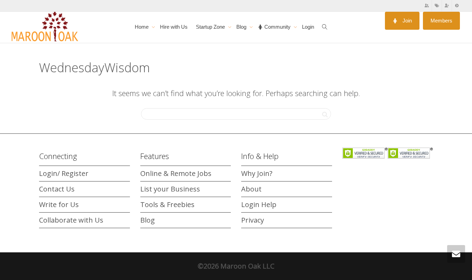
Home (142, 27)
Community (277, 27)
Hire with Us (174, 27)
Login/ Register (63, 173)
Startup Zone (211, 27)
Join (406, 21)
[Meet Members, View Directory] (427, 5)
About (251, 189)
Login (308, 27)
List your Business (170, 189)
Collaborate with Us (71, 220)
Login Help (258, 204)
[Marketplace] (437, 5)
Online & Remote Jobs (175, 173)
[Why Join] (447, 5)
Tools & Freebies (167, 204)
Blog (242, 27)
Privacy (252, 220)
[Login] (457, 5)
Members (441, 21)
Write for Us (59, 204)
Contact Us (57, 189)
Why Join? (256, 173)
